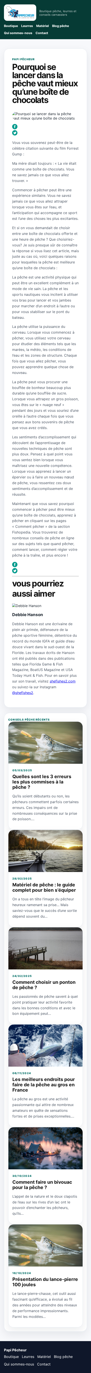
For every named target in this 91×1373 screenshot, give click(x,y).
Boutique (11, 26)
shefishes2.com (63, 681)
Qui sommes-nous (18, 33)
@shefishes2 (22, 692)
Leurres (27, 26)
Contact (42, 33)
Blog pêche (60, 26)
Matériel (42, 26)
